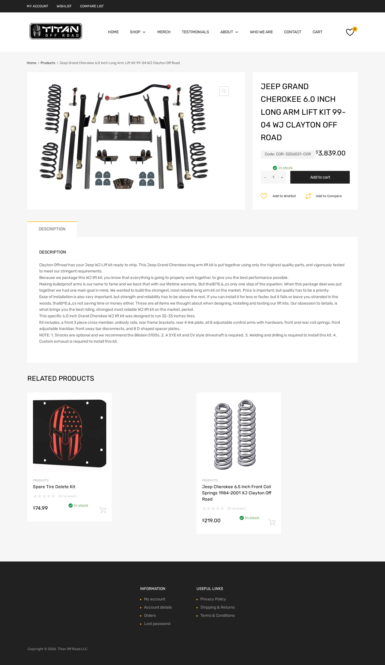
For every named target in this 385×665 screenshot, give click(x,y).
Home (113, 32)
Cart (317, 32)
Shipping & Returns (217, 607)
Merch (164, 32)
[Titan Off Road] (56, 39)
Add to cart (320, 177)
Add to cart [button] (102, 510)
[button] (224, 91)
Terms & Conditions (217, 615)
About (226, 32)
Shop (135, 32)
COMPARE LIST (92, 6)
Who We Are (261, 32)
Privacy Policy (213, 599)
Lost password (157, 623)
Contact (292, 32)
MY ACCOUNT (37, 6)
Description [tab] (52, 229)
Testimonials (195, 32)
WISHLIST (64, 6)
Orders (150, 615)
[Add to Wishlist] (103, 403)
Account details (158, 607)
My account (154, 599)
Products (48, 63)
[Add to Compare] (103, 412)
